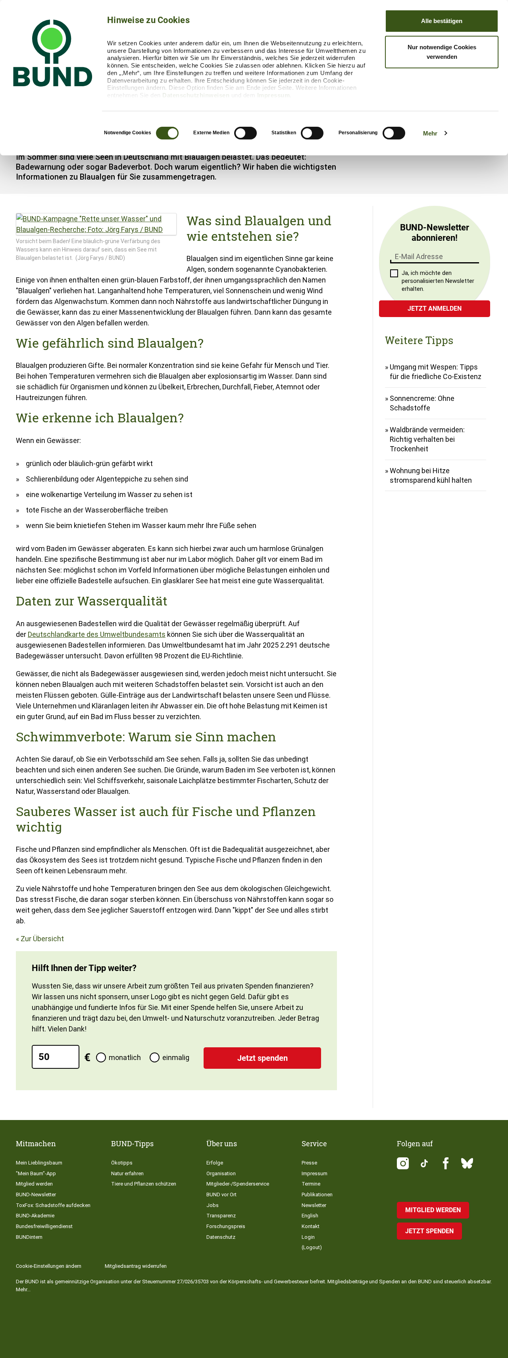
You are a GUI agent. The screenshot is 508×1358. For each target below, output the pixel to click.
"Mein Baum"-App (36, 1173)
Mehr (430, 133)
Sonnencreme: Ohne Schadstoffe (422, 403)
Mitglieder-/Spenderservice (237, 1184)
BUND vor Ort (221, 1194)
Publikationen (317, 1194)
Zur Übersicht (42, 938)
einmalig (175, 1057)
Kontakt (310, 1226)
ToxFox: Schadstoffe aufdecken (53, 1205)
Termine (311, 1184)
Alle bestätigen (441, 20)
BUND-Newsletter (36, 1194)
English (310, 1216)
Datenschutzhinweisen (195, 95)
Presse (309, 1163)
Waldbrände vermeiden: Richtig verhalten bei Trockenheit (427, 439)
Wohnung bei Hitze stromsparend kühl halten (431, 475)
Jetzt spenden (262, 1058)
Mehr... (23, 1289)
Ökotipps (122, 1163)
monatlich (125, 1057)
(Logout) (312, 1247)
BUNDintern (29, 1237)
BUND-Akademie (35, 1216)
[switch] (245, 133)
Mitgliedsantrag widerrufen (136, 1266)
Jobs (212, 1205)
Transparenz (221, 1216)
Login (308, 1237)
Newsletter (314, 1205)
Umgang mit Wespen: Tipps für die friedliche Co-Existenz (435, 372)
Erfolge (214, 1163)
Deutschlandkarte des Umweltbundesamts (96, 634)
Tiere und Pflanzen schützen (143, 1184)
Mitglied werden (34, 1184)
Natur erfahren (127, 1173)
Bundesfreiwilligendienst (44, 1226)
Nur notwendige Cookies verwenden (442, 52)
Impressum (273, 95)
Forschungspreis (225, 1226)
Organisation (221, 1173)
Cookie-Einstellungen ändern (48, 1266)
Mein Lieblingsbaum (39, 1163)
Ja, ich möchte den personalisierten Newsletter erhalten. (438, 280)
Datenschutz (220, 1237)
